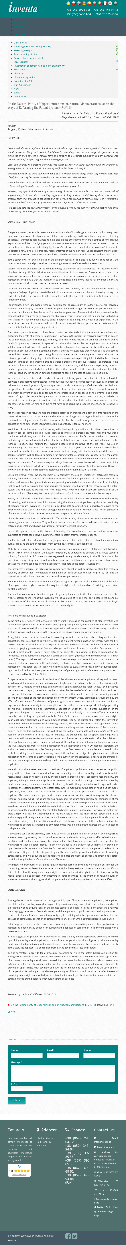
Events (17, 92)
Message (16, 1062)
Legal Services (21, 61)
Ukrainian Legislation (24, 77)
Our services (20, 42)
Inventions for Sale (23, 81)
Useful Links (20, 96)
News (17, 88)
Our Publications (22, 84)
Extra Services (21, 69)
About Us (18, 73)
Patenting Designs (23, 50)
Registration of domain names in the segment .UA (39, 65)
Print (13, 1011)
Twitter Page (112, 1207)
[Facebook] (68, 1237)
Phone (87, 1050)
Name (15, 1050)
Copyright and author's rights (29, 58)
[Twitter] (74, 1237)
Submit (16, 1100)
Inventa (39, 1235)
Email (51, 1050)
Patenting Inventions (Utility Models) (32, 46)
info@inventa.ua (102, 1141)
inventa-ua (109, 1147)
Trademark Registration (26, 54)
